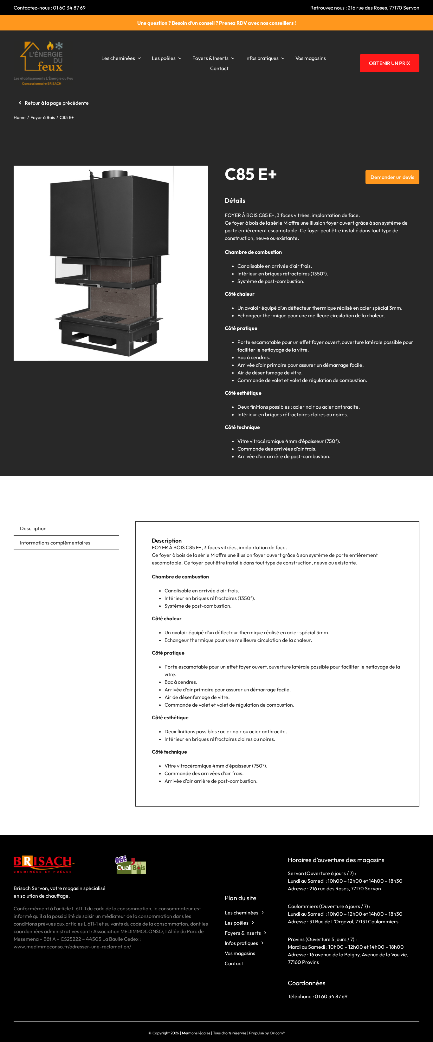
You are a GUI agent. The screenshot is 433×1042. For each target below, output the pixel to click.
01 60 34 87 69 (69, 7)
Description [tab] (33, 528)
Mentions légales (196, 1033)
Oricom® (277, 1033)
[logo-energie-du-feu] (44, 43)
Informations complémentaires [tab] (55, 542)
